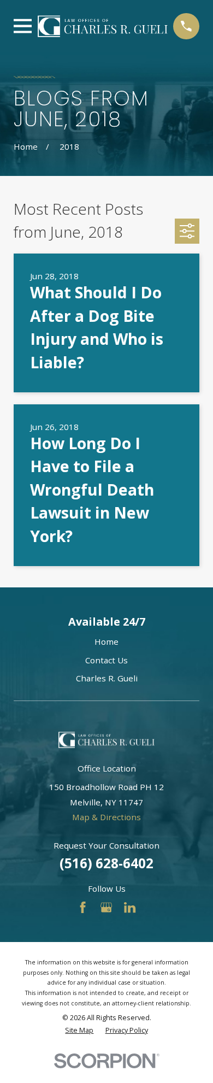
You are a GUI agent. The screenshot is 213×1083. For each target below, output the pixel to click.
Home (106, 641)
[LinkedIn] (129, 907)
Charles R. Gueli (107, 678)
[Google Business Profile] (106, 907)
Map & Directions (106, 816)
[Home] (103, 26)
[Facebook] (82, 907)
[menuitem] (79, 1031)
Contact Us (106, 660)
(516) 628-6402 (106, 863)
